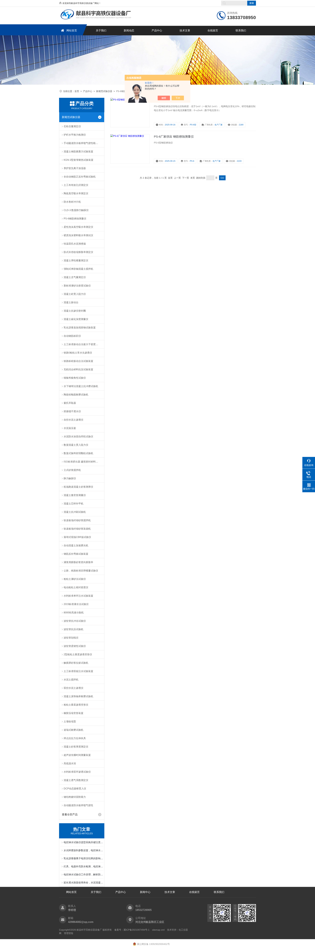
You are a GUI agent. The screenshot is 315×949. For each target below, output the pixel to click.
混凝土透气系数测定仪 (76, 780)
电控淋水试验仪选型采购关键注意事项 (83, 842)
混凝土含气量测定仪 (75, 277)
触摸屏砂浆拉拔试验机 (76, 662)
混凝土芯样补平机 (73, 503)
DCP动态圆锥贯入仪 (75, 788)
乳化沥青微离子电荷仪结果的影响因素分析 (83, 858)
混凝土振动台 (71, 302)
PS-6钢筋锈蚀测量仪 (75, 218)
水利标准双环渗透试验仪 (77, 771)
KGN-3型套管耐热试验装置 (78, 159)
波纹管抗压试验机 (73, 629)
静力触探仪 (70, 478)
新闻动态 (129, 30)
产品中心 (157, 30)
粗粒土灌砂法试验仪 (75, 579)
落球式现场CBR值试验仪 (77, 537)
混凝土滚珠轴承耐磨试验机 (78, 696)
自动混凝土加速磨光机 (76, 545)
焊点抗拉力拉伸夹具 (75, 738)
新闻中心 (145, 892)
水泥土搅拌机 (71, 679)
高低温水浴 (70, 763)
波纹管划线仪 (71, 637)
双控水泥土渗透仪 (73, 688)
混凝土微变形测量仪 (75, 495)
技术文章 (185, 30)
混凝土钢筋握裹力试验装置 (78, 151)
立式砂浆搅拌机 (72, 470)
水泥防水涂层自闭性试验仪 (78, 436)
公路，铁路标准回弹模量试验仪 (81, 570)
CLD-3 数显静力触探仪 (76, 210)
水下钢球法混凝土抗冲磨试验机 (81, 386)
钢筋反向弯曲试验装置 (76, 553)
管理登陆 (68, 933)
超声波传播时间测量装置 (77, 755)
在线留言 (213, 30)
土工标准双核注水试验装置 (78, 671)
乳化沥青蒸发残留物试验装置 (80, 327)
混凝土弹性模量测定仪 (76, 260)
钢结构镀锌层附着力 (75, 796)
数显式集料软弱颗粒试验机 (78, 453)
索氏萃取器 (70, 403)
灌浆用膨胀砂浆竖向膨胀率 (78, 562)
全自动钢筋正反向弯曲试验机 (80, 176)
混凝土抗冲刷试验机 (75, 511)
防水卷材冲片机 (72, 201)
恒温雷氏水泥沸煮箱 (75, 243)
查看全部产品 (70, 814)
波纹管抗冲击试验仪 (75, 620)
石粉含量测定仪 (72, 126)
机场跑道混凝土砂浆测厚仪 (78, 486)
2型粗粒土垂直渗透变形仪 (78, 654)
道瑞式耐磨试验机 (73, 729)
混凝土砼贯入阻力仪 (75, 294)
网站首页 (71, 30)
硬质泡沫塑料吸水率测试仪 (78, 235)
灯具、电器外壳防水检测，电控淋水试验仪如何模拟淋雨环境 (83, 866)
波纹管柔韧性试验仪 (75, 646)
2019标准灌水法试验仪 (76, 604)
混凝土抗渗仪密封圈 (75, 310)
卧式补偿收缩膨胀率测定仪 (78, 252)
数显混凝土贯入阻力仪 (76, 444)
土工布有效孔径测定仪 (76, 185)
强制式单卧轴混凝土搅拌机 (78, 268)
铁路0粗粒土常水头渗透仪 (78, 352)
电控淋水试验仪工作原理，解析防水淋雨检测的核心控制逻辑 (83, 874)
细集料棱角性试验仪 (75, 377)
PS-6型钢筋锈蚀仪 (166, 100)
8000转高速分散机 (74, 612)
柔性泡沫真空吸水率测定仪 (78, 226)
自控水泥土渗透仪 (73, 419)
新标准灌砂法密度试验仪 (77, 285)
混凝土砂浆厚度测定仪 (76, 746)
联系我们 (241, 30)
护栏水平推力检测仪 (75, 134)
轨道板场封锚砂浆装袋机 (77, 528)
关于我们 (101, 30)
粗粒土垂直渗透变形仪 (76, 704)
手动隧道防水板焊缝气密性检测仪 (82, 143)
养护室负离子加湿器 (75, 168)
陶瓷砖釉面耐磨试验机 (76, 394)
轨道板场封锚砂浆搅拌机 (77, 520)
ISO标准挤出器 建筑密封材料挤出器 (83, 461)
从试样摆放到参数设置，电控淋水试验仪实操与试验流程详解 (83, 850)
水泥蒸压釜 (70, 428)
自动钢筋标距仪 (72, 335)
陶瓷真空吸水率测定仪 (76, 193)
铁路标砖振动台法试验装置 (78, 361)
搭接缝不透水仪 (72, 411)
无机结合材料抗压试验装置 (78, 369)
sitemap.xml (158, 929)
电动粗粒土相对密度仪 (76, 587)
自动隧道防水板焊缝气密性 (78, 805)
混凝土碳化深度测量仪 (76, 319)
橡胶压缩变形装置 (73, 713)
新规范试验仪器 (104, 91)
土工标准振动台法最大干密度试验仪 (83, 344)
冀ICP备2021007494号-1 (136, 929)
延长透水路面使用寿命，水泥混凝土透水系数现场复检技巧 (83, 882)
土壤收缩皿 (70, 721)
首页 (76, 91)
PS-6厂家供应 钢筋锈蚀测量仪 (174, 136)
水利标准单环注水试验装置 (78, 595)
